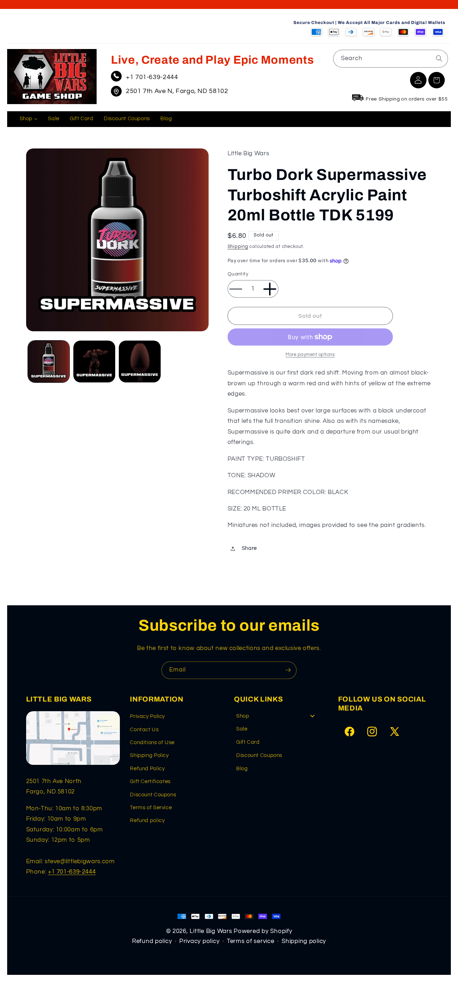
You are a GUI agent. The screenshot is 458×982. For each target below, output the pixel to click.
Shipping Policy (149, 755)
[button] (436, 80)
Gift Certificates (150, 781)
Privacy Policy (147, 716)
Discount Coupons (153, 794)
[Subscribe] (288, 670)
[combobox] (390, 58)
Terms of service (250, 941)
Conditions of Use (152, 742)
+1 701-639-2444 (152, 77)
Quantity (238, 274)
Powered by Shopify (263, 931)
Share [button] (249, 548)
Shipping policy (304, 941)
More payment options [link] (310, 354)
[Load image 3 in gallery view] (140, 361)
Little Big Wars (211, 931)
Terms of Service (151, 807)
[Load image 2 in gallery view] (94, 361)
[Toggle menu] (312, 716)
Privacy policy (199, 941)
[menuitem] (28, 119)
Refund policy (147, 820)
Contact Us (144, 729)
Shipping (238, 246)
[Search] (439, 58)
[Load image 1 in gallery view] (49, 361)
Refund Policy (147, 768)
